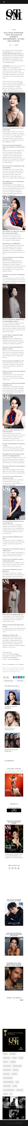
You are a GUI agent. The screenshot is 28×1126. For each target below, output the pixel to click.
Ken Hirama (20, 55)
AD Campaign (12, 1053)
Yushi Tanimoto (6, 59)
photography (6, 1073)
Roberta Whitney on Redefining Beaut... (10, 728)
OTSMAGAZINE (18, 1123)
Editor (12, 45)
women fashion (7, 1069)
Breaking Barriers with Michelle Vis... (11, 707)
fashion (5, 1053)
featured (14, 1057)
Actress (14, 29)
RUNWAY (21, 1057)
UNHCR (13, 260)
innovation (15, 1069)
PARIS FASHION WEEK (17, 1065)
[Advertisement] (14, 884)
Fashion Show (7, 1057)
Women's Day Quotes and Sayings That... (11, 750)
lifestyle (5, 1061)
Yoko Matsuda (6, 52)
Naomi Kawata (10, 62)
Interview (14, 1073)
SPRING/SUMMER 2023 (8, 1077)
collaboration (7, 1065)
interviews (12, 1061)
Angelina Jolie (6, 338)
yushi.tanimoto (13, 657)
